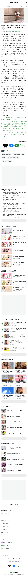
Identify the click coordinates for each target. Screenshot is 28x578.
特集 (21, 6)
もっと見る (14, 220)
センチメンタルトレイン (13, 157)
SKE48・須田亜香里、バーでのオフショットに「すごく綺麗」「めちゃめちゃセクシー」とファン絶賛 (14, 134)
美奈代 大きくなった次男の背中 (14, 448)
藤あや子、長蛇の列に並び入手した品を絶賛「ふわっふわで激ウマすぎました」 (14, 214)
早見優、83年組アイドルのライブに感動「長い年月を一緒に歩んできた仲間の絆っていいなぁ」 (14, 193)
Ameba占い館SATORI (7, 542)
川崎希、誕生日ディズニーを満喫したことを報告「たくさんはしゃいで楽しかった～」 (14, 204)
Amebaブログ (6, 523)
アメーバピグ (5, 529)
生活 (26, 6)
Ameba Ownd (6, 526)
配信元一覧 (5, 556)
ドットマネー (5, 517)
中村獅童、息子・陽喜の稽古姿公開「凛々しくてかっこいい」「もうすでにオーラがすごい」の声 (21, 384)
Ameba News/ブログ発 (16, 31)
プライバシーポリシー (17, 558)
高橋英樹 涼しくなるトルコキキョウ (15, 464)
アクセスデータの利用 (14, 561)
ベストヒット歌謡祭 (6, 161)
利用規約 (8, 558)
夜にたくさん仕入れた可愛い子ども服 (15, 459)
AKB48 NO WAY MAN (19, 154)
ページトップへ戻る (14, 504)
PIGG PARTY (5, 532)
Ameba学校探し (6, 548)
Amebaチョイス (6, 513)
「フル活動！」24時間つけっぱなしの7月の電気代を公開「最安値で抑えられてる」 (15, 198)
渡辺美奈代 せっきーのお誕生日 (14, 470)
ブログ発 (15, 6)
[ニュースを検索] (26, 2)
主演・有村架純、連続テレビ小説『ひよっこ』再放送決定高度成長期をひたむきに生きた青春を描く (18, 349)
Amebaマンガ (6, 536)
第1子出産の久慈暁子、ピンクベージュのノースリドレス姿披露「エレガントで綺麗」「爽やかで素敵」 (18, 342)
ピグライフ (5, 539)
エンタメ (9, 6)
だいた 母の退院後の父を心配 (13, 453)
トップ (2, 6)
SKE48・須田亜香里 (6, 154)
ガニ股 (3, 157)
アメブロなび (5, 545)
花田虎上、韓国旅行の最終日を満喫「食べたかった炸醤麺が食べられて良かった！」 (14, 209)
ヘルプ (23, 556)
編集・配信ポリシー (15, 556)
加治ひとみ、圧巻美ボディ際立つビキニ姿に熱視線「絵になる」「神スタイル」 (21, 371)
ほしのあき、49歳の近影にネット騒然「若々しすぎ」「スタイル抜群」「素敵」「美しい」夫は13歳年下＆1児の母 (17, 324)
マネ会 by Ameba (6, 520)
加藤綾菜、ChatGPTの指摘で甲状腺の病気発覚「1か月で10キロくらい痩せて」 (17, 330)
